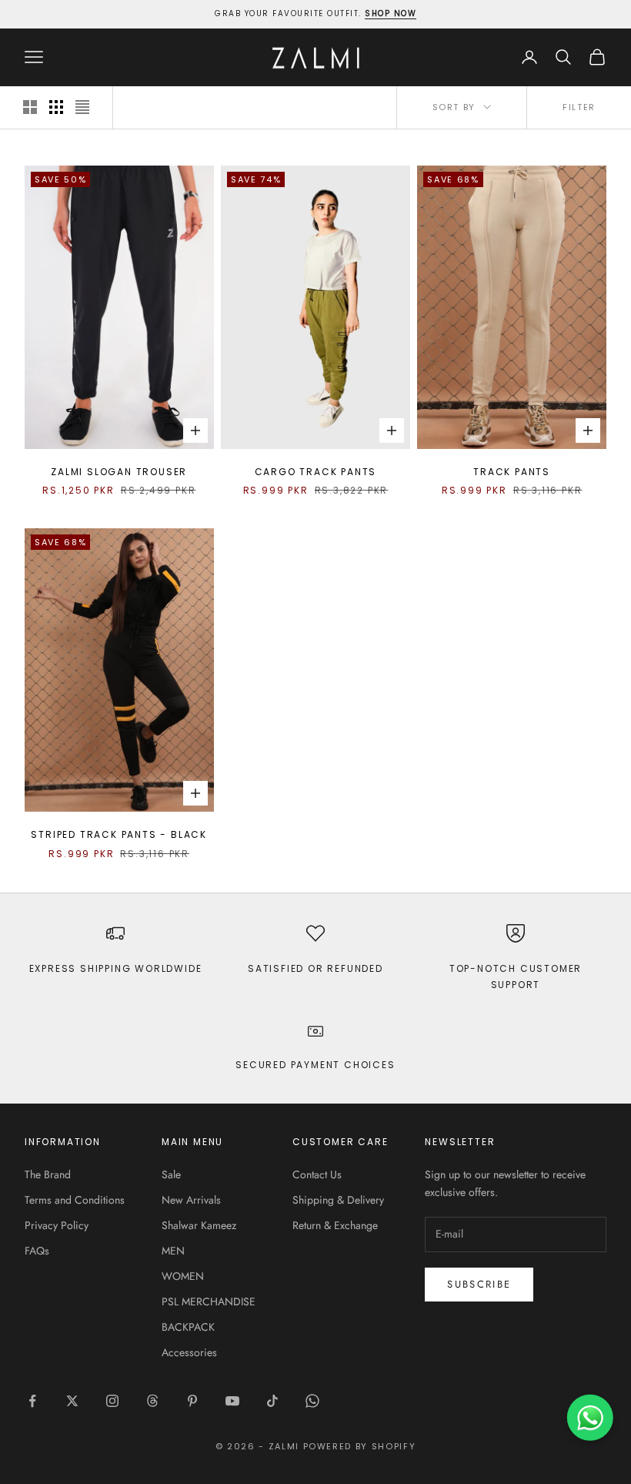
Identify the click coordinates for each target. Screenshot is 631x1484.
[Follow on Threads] (152, 1401)
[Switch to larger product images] (30, 107)
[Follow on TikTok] (272, 1401)
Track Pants (511, 471)
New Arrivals (191, 1200)
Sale (171, 1174)
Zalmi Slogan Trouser (119, 471)
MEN (173, 1250)
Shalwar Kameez (199, 1225)
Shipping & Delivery (338, 1200)
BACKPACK (188, 1327)
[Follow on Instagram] (112, 1401)
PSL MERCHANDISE (208, 1301)
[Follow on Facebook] (32, 1401)
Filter (579, 107)
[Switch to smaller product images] (56, 107)
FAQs (37, 1250)
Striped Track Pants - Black (119, 834)
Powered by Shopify (359, 1446)
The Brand (48, 1174)
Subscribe (479, 1284)
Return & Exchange (335, 1225)
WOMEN (183, 1276)
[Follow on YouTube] (232, 1401)
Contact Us (317, 1174)
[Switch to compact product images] (82, 107)
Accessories (189, 1352)
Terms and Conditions (75, 1200)
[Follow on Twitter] (72, 1401)
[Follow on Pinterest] (192, 1401)
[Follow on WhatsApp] (312, 1401)
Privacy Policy (56, 1225)
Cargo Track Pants (316, 471)
